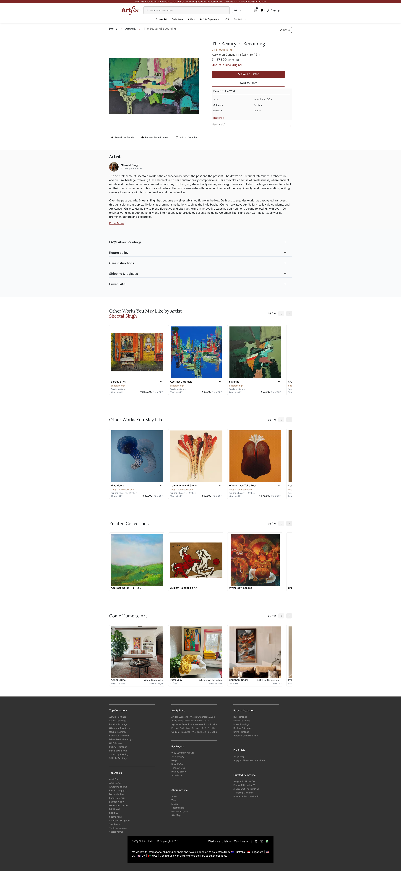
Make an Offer (248, 74)
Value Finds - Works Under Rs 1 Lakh (190, 720)
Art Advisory (177, 756)
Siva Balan (114, 824)
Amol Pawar (115, 783)
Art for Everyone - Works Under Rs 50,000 (193, 716)
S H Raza (114, 813)
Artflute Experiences (210, 19)
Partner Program (179, 811)
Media (174, 804)
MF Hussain (115, 809)
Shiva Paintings (241, 731)
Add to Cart (248, 83)
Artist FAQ (238, 756)
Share (286, 29)
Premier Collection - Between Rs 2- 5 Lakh (193, 728)
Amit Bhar (114, 779)
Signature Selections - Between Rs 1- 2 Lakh (194, 724)
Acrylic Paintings (117, 716)
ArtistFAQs (176, 775)
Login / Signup (272, 10)
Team (174, 800)
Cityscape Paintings (119, 728)
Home (113, 28)
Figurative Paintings (119, 735)
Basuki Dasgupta (118, 790)
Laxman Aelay (116, 801)
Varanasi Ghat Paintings (245, 735)
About (174, 796)
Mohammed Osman (119, 805)
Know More (116, 223)
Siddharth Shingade (119, 820)
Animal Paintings (117, 720)
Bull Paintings (240, 716)
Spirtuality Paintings (119, 754)
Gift (227, 19)
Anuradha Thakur (118, 786)
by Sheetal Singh (222, 49)
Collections (177, 19)
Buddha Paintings (118, 724)
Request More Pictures (156, 137)
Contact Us (239, 19)
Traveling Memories (243, 792)
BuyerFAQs (177, 764)
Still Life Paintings (118, 758)
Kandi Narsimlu (117, 798)
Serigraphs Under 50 (244, 781)
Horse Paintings (241, 724)
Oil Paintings (115, 743)
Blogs (174, 760)
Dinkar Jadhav (116, 794)
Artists (191, 19)
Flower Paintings (241, 720)
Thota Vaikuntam (118, 828)
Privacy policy (178, 771)
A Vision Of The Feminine (246, 789)
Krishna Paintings (242, 728)
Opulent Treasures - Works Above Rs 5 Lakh (194, 731)
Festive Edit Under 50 (244, 785)
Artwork (130, 28)
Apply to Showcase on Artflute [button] (249, 760)
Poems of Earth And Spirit (246, 796)
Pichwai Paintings (118, 747)
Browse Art (161, 19)
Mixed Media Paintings (121, 739)
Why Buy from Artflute (182, 752)
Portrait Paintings (118, 750)
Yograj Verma (116, 831)
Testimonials (177, 807)
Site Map (176, 815)
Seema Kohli (115, 816)
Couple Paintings (117, 731)
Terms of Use (178, 768)
